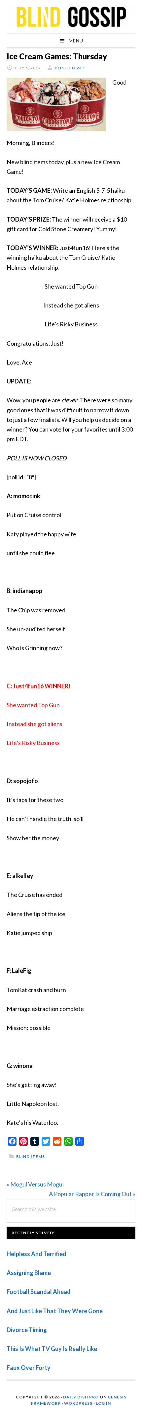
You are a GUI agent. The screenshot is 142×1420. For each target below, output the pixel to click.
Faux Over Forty (29, 1367)
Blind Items (30, 1156)
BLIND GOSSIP (71, 16)
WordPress (78, 1403)
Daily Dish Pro (81, 1396)
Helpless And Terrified (36, 1253)
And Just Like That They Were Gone (55, 1311)
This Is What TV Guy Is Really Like (52, 1348)
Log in (103, 1403)
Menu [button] (76, 40)
